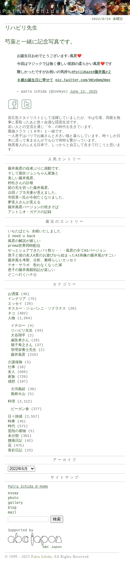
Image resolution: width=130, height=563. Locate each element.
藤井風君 (18, 355)
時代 (11, 426)
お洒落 (13, 294)
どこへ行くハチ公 (22, 275)
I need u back (21, 236)
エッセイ (15, 304)
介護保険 (15, 362)
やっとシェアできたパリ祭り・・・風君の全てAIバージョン (57, 251)
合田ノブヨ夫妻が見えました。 (33, 193)
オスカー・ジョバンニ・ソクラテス (37, 309)
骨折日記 (15, 450)
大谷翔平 (18, 335)
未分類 (13, 436)
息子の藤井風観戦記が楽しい (31, 270)
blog (12, 508)
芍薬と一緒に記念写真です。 (40, 42)
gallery (15, 503)
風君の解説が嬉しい (24, 241)
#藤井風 (99, 72)
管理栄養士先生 (23, 350)
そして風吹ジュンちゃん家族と (33, 173)
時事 (11, 421)
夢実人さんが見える (24, 202)
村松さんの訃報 (20, 183)
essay (13, 493)
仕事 (11, 367)
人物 (11, 318)
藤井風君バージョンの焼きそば (33, 207)
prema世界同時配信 (24, 246)
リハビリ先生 (21, 28)
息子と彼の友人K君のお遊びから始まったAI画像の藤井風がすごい (62, 255)
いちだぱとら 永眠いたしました (34, 231)
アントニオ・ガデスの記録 (29, 212)
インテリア (17, 299)
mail (12, 513)
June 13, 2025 (83, 92)
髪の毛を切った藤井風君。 (29, 188)
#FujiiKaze (82, 72)
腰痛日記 (15, 441)
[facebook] (13, 104)
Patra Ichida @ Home (28, 487)
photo (13, 498)
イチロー (18, 326)
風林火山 (18, 394)
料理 (11, 401)
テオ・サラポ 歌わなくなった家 (35, 265)
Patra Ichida (41, 557)
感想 (11, 382)
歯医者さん (20, 340)
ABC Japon (52, 547)
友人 (11, 372)
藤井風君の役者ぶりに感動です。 (35, 169)
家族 (11, 377)
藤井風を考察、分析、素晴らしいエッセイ (42, 260)
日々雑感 (15, 417)
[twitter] (26, 104)
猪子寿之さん (22, 345)
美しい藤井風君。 (22, 178)
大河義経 (18, 389)
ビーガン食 (20, 409)
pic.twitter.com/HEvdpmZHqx (82, 80)
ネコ (11, 313)
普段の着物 (17, 431)
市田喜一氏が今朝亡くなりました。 (37, 198)
